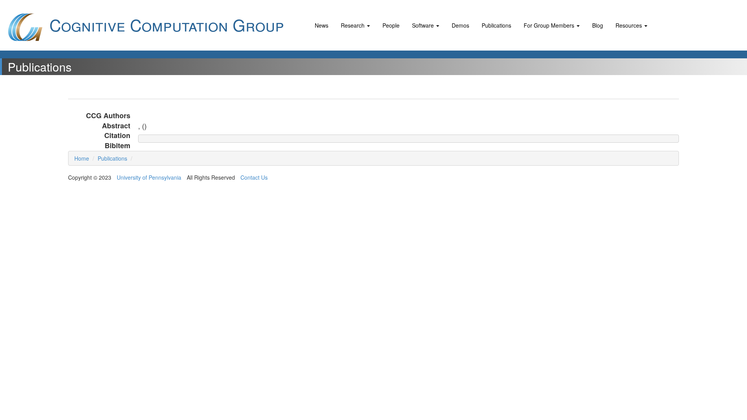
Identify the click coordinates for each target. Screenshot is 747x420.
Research (353, 25)
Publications (496, 25)
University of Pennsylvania (149, 177)
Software (423, 25)
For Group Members (550, 25)
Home (81, 158)
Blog (597, 25)
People (391, 25)
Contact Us (254, 177)
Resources (629, 25)
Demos (460, 25)
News (321, 25)
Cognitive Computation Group (164, 24)
